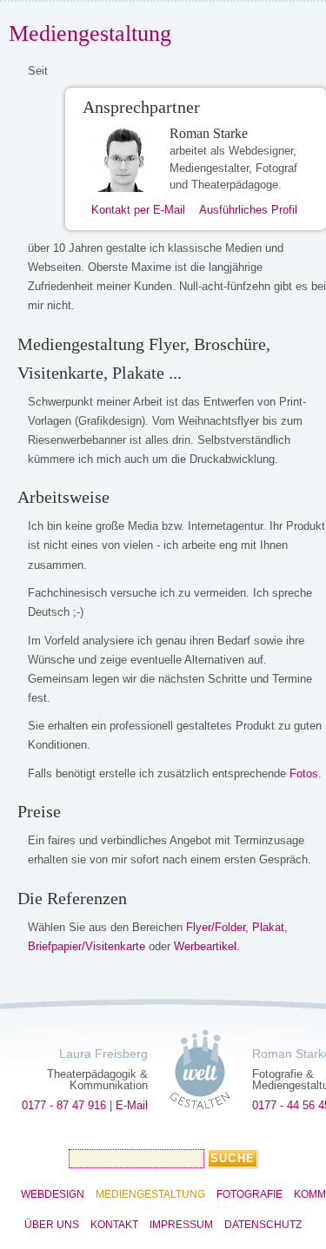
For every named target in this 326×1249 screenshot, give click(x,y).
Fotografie (249, 1194)
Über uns (51, 1224)
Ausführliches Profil (248, 209)
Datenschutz (263, 1224)
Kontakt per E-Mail (138, 209)
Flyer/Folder (215, 927)
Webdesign (52, 1194)
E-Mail (132, 1105)
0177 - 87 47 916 (64, 1105)
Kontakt (114, 1224)
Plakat (268, 927)
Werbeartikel (205, 946)
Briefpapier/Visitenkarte (86, 946)
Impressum (181, 1224)
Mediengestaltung (150, 1194)
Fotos (303, 773)
